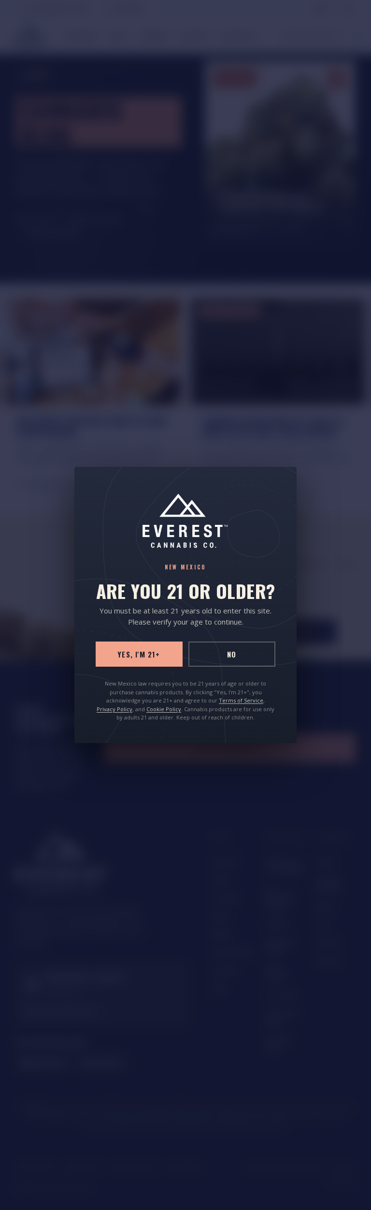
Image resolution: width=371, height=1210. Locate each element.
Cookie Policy (163, 709)
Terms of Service (241, 700)
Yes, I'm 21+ (139, 654)
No (231, 654)
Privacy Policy (114, 709)
